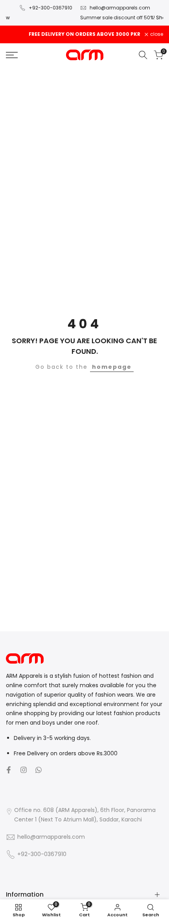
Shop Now (136, 17)
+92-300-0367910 (50, 7)
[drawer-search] (143, 54)
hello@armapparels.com (120, 7)
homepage (112, 367)
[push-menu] (12, 55)
